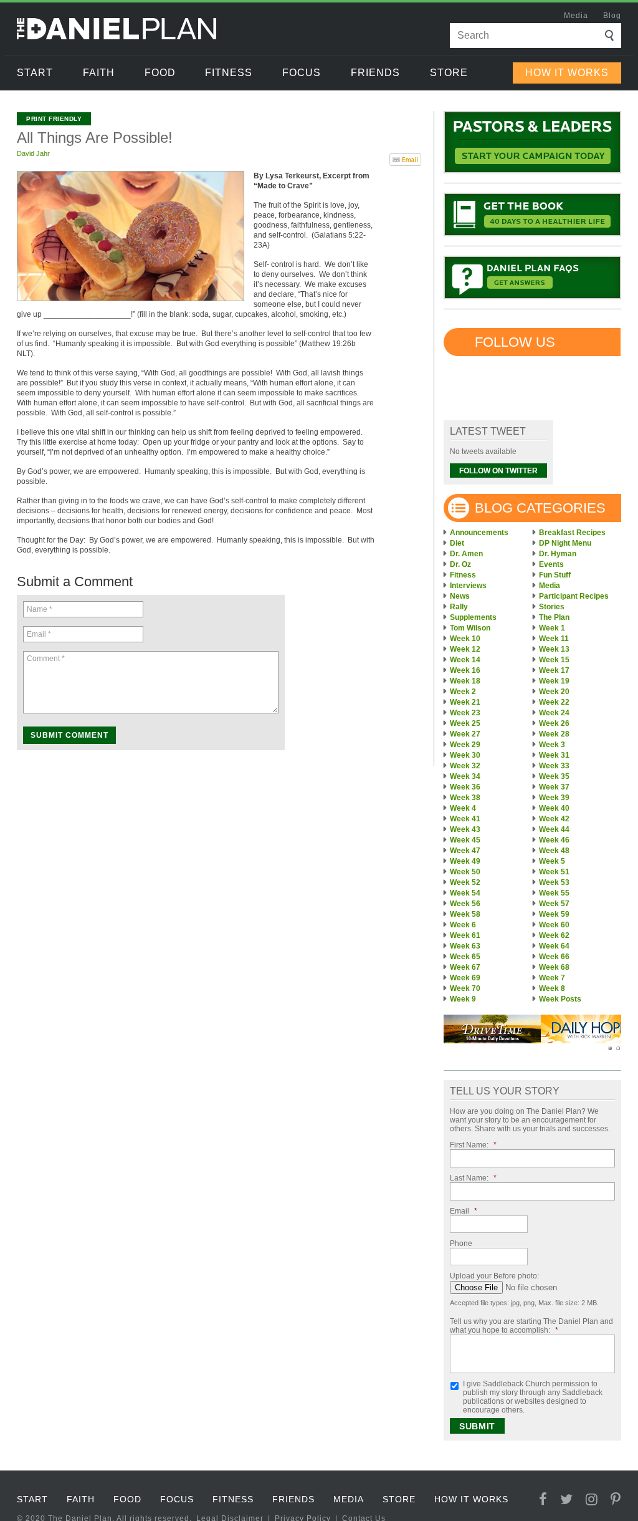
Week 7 (552, 977)
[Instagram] (592, 1499)
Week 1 (552, 628)
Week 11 (554, 638)
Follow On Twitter (498, 470)
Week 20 (554, 691)
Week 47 (465, 850)
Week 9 (463, 999)
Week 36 (465, 787)
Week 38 (465, 797)
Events (551, 564)
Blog (612, 15)
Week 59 (554, 914)
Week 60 (554, 924)
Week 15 (554, 659)
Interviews (468, 585)
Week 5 (552, 861)
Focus (301, 72)
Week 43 (465, 829)
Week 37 (554, 787)
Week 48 (554, 850)
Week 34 (465, 776)
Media (576, 15)
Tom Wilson (470, 628)
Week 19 (554, 681)
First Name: (473, 1145)
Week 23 (465, 712)
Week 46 (554, 840)
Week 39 (554, 797)
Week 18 (465, 681)
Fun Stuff (555, 575)
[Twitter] (566, 1499)
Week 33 (554, 765)
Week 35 (554, 776)
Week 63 (465, 946)
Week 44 (554, 829)
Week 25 (465, 723)
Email (463, 1211)
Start (35, 72)
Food (160, 72)
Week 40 (554, 808)
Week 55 (554, 893)
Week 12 (465, 649)
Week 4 (463, 808)
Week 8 (552, 988)
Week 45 (465, 840)
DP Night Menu (565, 543)
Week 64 (554, 946)
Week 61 (465, 935)
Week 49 (465, 861)
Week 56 (465, 903)
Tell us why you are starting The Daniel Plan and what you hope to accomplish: (531, 1326)
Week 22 (554, 702)
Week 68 (554, 967)
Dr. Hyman (557, 553)
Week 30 (465, 755)
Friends (375, 72)
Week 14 (465, 659)
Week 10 (465, 638)
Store (449, 72)
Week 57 (554, 903)
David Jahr (33, 153)
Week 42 (554, 818)
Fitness (228, 72)
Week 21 (465, 702)
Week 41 (465, 818)
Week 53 (554, 882)
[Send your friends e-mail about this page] (405, 158)
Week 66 (554, 956)
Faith (99, 72)
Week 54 (465, 893)
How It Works (567, 72)
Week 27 (465, 734)
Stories (551, 606)
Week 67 (465, 967)
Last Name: (473, 1178)
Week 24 (554, 712)
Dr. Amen (466, 553)
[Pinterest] (616, 1499)
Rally (459, 606)
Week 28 (554, 734)
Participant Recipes (574, 596)
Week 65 (465, 956)
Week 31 (554, 755)
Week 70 (465, 988)
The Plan (554, 617)
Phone (461, 1243)
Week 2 (463, 691)
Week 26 (554, 723)
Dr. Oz (460, 564)
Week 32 (465, 765)
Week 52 (465, 882)
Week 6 (463, 924)
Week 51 (554, 871)
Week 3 (552, 744)
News (460, 596)
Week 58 (465, 914)
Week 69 (465, 977)
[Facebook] (543, 1499)
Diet (457, 543)
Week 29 (465, 744)
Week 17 (554, 670)
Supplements (473, 617)
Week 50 (465, 871)
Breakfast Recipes (572, 532)
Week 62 (554, 935)
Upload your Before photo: (494, 1276)
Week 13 (554, 649)
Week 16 (465, 670)
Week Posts (560, 999)
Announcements (479, 532)
